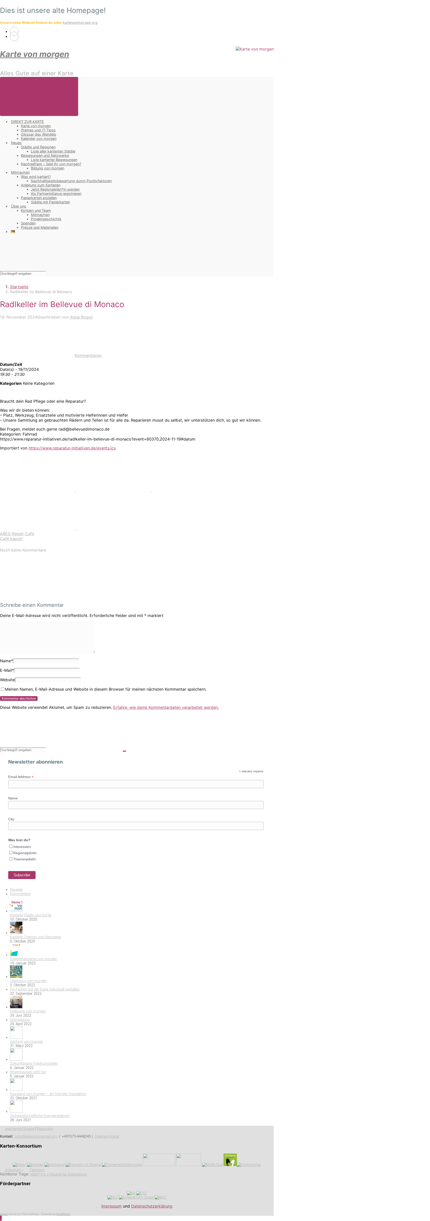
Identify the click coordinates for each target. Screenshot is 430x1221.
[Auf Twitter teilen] (38, 490)
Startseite (19, 286)
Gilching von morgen (26, 1042)
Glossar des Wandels (38, 134)
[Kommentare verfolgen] (37, 595)
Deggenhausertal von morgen (33, 959)
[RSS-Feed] (14, 31)
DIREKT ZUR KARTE (27, 121)
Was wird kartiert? (36, 176)
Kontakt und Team (36, 210)
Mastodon (45, 1129)
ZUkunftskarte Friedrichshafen (34, 1063)
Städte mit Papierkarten (50, 202)
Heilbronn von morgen (28, 1011)
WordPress (63, 1214)
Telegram (36, 1170)
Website (7, 679)
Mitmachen (20, 172)
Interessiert (22, 847)
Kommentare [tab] (20, 894)
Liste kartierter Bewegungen (54, 160)
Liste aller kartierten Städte (53, 151)
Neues (16, 143)
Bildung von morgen (47, 168)
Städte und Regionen (38, 147)
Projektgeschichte (46, 219)
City (11, 819)
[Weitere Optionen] (113, 528)
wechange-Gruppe (19, 1129)
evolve (4, 1214)
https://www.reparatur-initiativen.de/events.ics (72, 447)
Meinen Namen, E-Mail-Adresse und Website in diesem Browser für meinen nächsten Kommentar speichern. (106, 689)
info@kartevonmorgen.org (36, 1136)
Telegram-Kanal (107, 1136)
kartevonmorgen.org (80, 23)
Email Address (21, 777)
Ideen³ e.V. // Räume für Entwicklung (58, 1174)
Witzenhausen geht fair (28, 1072)
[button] (1, 1218)
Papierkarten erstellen (39, 198)
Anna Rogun (81, 317)
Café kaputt (11, 538)
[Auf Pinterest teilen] (189, 490)
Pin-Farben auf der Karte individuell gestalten (45, 989)
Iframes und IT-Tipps (38, 130)
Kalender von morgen (38, 138)
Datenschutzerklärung (151, 1206)
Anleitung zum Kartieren (40, 185)
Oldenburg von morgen (28, 981)
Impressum (111, 1206)
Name (6, 660)
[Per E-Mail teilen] (38, 528)
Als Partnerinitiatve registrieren (56, 193)
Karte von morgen (34, 54)
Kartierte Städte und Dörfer (31, 915)
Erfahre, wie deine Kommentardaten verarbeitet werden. (166, 707)
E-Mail (7, 670)
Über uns (18, 206)
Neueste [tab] (16, 890)
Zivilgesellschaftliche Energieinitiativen (39, 1116)
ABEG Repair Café (17, 533)
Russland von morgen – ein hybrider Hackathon (48, 1094)
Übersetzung (20, 1020)
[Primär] (39, 96)
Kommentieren (88, 355)
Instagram (13, 1170)
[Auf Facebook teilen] (114, 490)
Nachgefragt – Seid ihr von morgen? (51, 164)
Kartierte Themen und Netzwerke (35, 937)
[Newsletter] (14, 36)
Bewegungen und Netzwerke (45, 155)
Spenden (28, 223)
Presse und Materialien (39, 227)
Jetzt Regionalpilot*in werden (55, 189)
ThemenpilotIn (24, 859)
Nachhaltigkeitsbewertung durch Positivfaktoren (71, 181)
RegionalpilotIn (25, 853)
